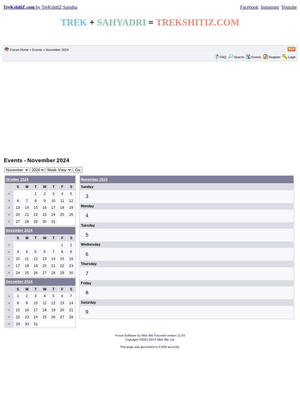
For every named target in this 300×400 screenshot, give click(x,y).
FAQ (223, 57)
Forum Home (19, 50)
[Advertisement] (150, 109)
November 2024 (94, 179)
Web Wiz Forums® (154, 335)
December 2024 (19, 282)
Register (275, 57)
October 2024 (17, 179)
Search (239, 57)
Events (37, 50)
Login (292, 57)
